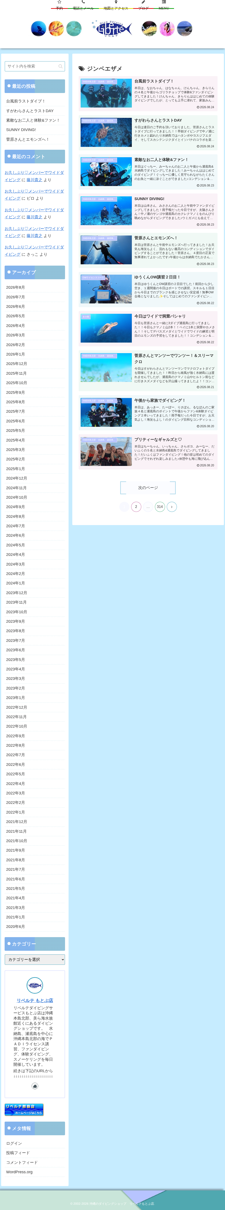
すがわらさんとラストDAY (30, 111)
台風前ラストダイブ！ (26, 101)
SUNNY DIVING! (21, 130)
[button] (60, 66)
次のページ (148, 487)
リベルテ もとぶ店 (35, 1000)
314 (160, 507)
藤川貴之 (34, 180)
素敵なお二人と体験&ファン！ (33, 120)
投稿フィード (18, 1153)
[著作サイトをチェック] (35, 1086)
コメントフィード (22, 1162)
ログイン (14, 1143)
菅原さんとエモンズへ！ (28, 139)
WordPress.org (19, 1172)
